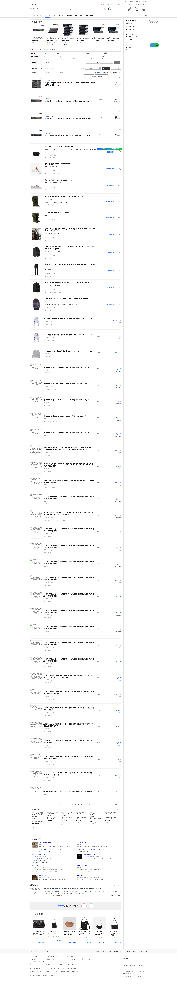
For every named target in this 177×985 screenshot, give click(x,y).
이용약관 (105, 951)
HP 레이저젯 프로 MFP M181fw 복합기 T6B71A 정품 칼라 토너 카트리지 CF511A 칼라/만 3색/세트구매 (83, 37)
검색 (117, 62)
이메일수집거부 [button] (127, 976)
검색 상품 (55, 68)
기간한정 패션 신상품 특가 (39, 862)
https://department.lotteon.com (93, 856)
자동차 (102, 4)
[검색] (108, 9)
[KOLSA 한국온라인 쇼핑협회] (33, 979)
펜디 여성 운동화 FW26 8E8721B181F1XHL (58, 180)
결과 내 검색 (105, 68)
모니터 (130, 39)
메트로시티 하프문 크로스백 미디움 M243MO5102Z (99, 933)
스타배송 (49, 872)
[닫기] (106, 76)
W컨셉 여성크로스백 (81, 843)
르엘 (83, 872)
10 (84, 804)
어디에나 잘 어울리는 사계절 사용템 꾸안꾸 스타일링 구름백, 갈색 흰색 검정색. (55, 879)
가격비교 (44, 68)
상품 (53, 15)
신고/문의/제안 (133, 965)
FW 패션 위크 (87, 860)
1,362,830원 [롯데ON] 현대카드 (60, 202)
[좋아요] (91, 905)
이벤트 (136, 4)
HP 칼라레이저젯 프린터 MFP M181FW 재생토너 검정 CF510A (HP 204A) (38, 37)
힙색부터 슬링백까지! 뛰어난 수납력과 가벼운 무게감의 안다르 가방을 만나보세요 (56, 846)
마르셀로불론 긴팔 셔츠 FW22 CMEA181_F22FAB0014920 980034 (67, 299)
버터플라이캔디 (80, 875)
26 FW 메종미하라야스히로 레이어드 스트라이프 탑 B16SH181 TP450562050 (67, 318)
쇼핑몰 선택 (80, 68)
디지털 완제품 (103, 53)
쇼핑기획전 (125, 4)
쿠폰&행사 (49, 860)
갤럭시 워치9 (132, 26)
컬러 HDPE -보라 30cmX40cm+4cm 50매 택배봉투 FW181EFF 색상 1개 (66, 367)
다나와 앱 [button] (34, 4)
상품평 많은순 (61, 72)
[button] (129, 9)
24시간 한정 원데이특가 (45, 851)
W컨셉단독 (99, 849)
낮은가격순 (41, 72)
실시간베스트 (92, 849)
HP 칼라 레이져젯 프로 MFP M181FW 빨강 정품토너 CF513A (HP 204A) (98, 37)
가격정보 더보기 (115, 152)
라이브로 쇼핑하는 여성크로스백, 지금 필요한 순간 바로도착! (45, 858)
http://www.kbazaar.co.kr (47, 877)
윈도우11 (131, 44)
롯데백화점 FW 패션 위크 (89, 854)
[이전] (144, 23)
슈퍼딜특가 (43, 872)
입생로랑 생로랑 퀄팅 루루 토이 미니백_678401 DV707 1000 (38, 933)
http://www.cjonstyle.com (41, 856)
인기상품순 (34, 72)
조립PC (107, 4)
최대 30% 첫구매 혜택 (83, 851)
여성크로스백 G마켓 (37, 866)
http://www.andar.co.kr (47, 844)
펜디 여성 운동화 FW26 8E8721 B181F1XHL (59, 164)
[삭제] (105, 9)
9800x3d (132, 29)
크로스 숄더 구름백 (43, 875)
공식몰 (41, 849)
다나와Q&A (89, 15)
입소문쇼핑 (45, 895)
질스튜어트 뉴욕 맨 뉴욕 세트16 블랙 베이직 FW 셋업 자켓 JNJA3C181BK (67, 282)
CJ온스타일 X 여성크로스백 (38, 854)
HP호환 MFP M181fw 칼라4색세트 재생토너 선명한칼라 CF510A (53, 37)
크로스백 (47, 149)
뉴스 (63, 15)
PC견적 (112, 4)
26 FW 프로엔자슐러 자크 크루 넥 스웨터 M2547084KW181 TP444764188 (67, 351)
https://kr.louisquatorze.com (86, 867)
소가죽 (72, 149)
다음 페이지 (87, 804)
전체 (35, 68)
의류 (72, 53)
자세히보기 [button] (61, 964)
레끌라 (78, 872)
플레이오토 (138, 1)
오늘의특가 (85, 849)
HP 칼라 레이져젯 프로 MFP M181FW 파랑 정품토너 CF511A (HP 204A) (113, 37)
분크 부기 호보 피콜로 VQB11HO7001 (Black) (84, 933)
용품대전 (53, 849)
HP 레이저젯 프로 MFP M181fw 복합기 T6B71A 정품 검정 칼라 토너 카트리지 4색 (68, 37)
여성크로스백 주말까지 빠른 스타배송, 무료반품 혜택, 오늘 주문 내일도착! (47, 869)
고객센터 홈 (125, 965)
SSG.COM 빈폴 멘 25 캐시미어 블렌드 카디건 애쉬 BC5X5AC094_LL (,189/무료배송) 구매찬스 (73, 889)
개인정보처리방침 (113, 951)
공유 (146, 15)
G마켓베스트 (36, 872)
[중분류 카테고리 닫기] (48, 53)
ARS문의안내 (139, 976)
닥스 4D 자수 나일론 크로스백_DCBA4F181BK (59, 146)
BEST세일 (46, 849)
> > (51, 158)
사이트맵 (131, 951)
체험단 (139, 4)
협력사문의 (144, 951)
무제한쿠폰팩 (59, 849)
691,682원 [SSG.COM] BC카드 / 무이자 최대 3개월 (64, 304)
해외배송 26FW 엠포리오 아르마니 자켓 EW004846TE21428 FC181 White (67, 791)
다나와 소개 (99, 951)
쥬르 (92, 872)
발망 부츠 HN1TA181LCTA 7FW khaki (57, 213)
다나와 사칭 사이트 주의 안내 (40, 951)
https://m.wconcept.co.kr (85, 844)
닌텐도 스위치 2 (133, 37)
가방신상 (79, 849)
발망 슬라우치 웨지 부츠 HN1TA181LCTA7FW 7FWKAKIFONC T (65, 196)
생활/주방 (59, 53)
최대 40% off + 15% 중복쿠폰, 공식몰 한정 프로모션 (88, 869)
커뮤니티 (131, 4)
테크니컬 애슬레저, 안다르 (45, 843)
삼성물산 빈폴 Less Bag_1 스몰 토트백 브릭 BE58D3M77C (69, 933)
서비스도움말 (141, 965)
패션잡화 (88, 53)
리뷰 (76, 15)
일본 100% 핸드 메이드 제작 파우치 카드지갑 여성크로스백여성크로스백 (92, 879)
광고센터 (137, 951)
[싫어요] (84, 905)
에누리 (126, 1)
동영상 (82, 15)
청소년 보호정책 (124, 951)
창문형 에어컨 (132, 49)
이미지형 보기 (114, 68)
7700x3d (132, 34)
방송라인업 (35, 860)
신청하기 (116, 839)
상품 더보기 (117, 804)
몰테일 (131, 1)
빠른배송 (47, 62)
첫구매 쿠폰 (42, 860)
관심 (55, 155)
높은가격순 (47, 72)
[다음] (146, 23)
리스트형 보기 (112, 68)
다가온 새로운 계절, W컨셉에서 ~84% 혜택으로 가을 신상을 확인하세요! (92, 846)
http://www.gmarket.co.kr (41, 867)
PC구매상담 (118, 4)
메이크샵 (145, 1)
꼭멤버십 (55, 872)
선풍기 (130, 42)
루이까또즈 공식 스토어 (82, 866)
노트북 (130, 47)
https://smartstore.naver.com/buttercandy (89, 877)
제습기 (130, 31)
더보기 (144, 4)
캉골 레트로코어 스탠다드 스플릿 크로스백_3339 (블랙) (114, 933)
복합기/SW (45, 53)
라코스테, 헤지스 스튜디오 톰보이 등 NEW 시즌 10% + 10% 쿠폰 (97, 858)
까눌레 (87, 872)
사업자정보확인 (87, 959)
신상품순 (54, 72)
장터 (58, 15)
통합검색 (47, 15)
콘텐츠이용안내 (70, 964)
